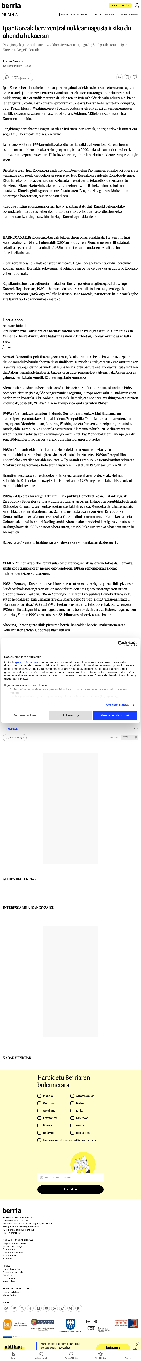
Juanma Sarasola (13, 61)
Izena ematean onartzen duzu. (69, 1140)
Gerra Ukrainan (104, 14)
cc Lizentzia (9, 1278)
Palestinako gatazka (75, 14)
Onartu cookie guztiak (115, 715)
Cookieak (7, 1275)
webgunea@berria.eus (27, 1226)
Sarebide (7, 1258)
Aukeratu (68, 715)
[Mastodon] (79, 1308)
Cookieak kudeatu (117, 704)
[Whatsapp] (6, 1308)
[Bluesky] (71, 1308)
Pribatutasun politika (13, 1272)
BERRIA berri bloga (12, 1246)
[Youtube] (46, 1308)
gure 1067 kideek (26, 662)
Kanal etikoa (9, 1281)
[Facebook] (30, 1308)
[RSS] (54, 1308)
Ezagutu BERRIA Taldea (14, 1243)
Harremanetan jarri (12, 1232)
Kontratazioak (9, 1255)
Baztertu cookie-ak (26, 715)
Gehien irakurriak (20, 879)
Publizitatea (9, 1249)
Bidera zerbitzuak (12, 1292)
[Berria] (12, 1212)
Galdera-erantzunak (13, 1252)
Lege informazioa (11, 1269)
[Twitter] (22, 1308)
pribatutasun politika (69, 1140)
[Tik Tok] (62, 1308)
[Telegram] (14, 1308)
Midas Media (9, 1294)
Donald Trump (128, 14)
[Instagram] (38, 1308)
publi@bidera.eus (25, 1229)
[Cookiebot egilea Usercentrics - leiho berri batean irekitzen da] (121, 643)
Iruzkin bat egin (17, 737)
